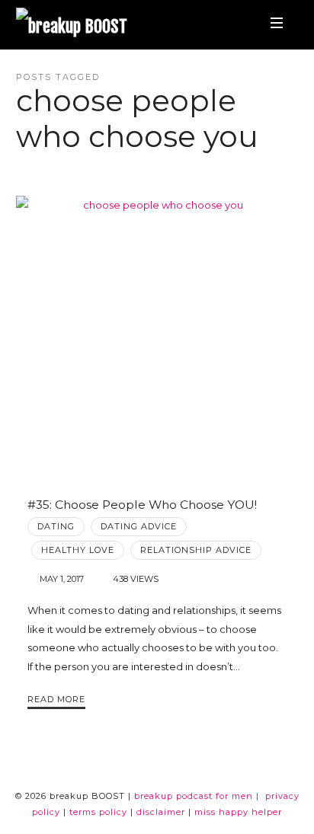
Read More (56, 699)
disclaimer (160, 812)
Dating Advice (139, 526)
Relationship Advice (196, 550)
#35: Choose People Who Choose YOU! (142, 504)
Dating (56, 526)
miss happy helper (238, 812)
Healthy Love (77, 550)
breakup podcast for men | (196, 796)
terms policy (98, 812)
